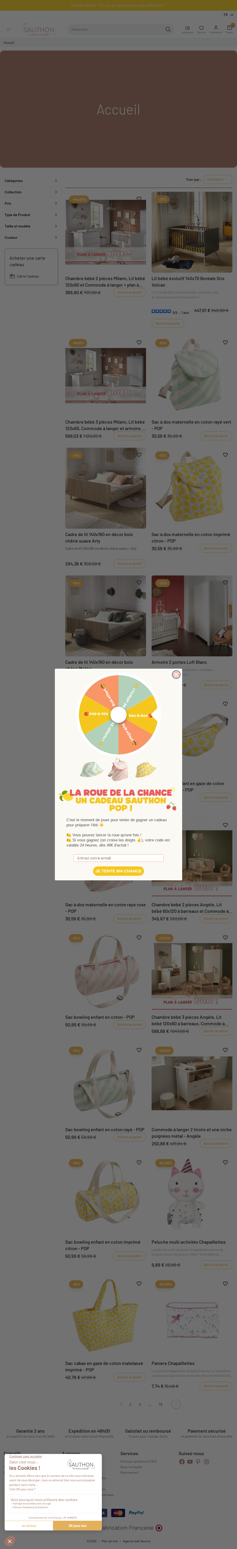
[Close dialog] (176, 675)
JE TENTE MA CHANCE (118, 871)
